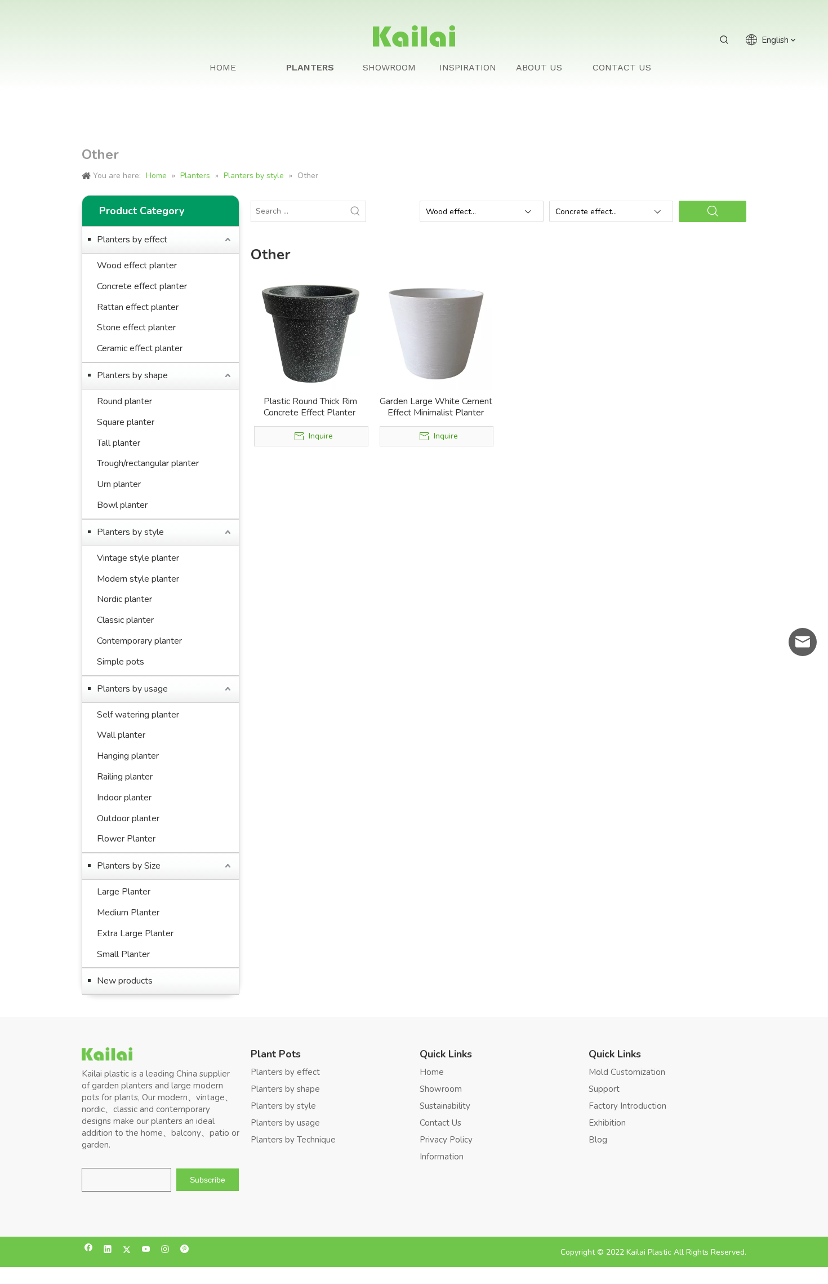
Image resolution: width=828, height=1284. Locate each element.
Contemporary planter (139, 641)
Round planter (124, 401)
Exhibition (607, 1122)
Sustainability (445, 1106)
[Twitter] (127, 1250)
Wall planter (121, 735)
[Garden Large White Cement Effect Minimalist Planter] (436, 333)
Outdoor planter (128, 818)
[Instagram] (165, 1250)
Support (604, 1089)
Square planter (125, 422)
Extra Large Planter (135, 933)
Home (432, 1072)
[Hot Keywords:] (724, 40)
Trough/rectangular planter (148, 463)
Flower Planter (126, 839)
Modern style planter (138, 579)
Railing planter (125, 777)
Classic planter (125, 620)
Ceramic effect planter (139, 348)
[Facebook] (89, 1250)
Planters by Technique (293, 1139)
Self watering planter (138, 715)
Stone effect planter (136, 327)
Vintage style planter (138, 558)
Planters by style (130, 532)
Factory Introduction (627, 1106)
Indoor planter (124, 797)
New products (125, 981)
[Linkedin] (108, 1250)
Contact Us (440, 1122)
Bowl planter (122, 505)
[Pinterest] (184, 1250)
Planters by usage (132, 689)
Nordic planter (124, 599)
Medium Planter (128, 912)
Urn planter (119, 484)
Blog (598, 1139)
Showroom (441, 1089)
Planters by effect (132, 239)
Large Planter (123, 891)
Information (442, 1156)
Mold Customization (627, 1072)
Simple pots (120, 662)
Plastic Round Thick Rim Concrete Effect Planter (311, 407)
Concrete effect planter (142, 286)
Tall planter (118, 443)
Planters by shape (132, 375)
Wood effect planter (137, 265)
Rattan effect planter (138, 307)
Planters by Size (129, 866)
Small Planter (123, 954)
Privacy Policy (446, 1139)
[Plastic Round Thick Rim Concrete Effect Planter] (310, 333)
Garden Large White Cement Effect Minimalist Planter (436, 407)
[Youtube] (146, 1250)
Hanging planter (128, 756)
